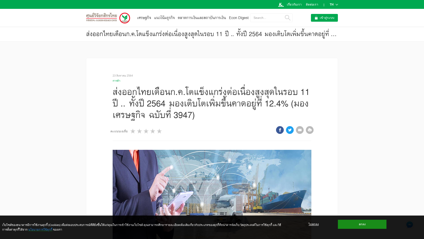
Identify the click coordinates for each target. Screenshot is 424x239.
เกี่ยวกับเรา (294, 4)
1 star (133, 131)
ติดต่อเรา (312, 4)
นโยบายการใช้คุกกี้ (40, 229)
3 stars (146, 131)
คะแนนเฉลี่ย (119, 131)
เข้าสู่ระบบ (327, 17)
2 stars (139, 131)
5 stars (159, 131)
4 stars (153, 131)
